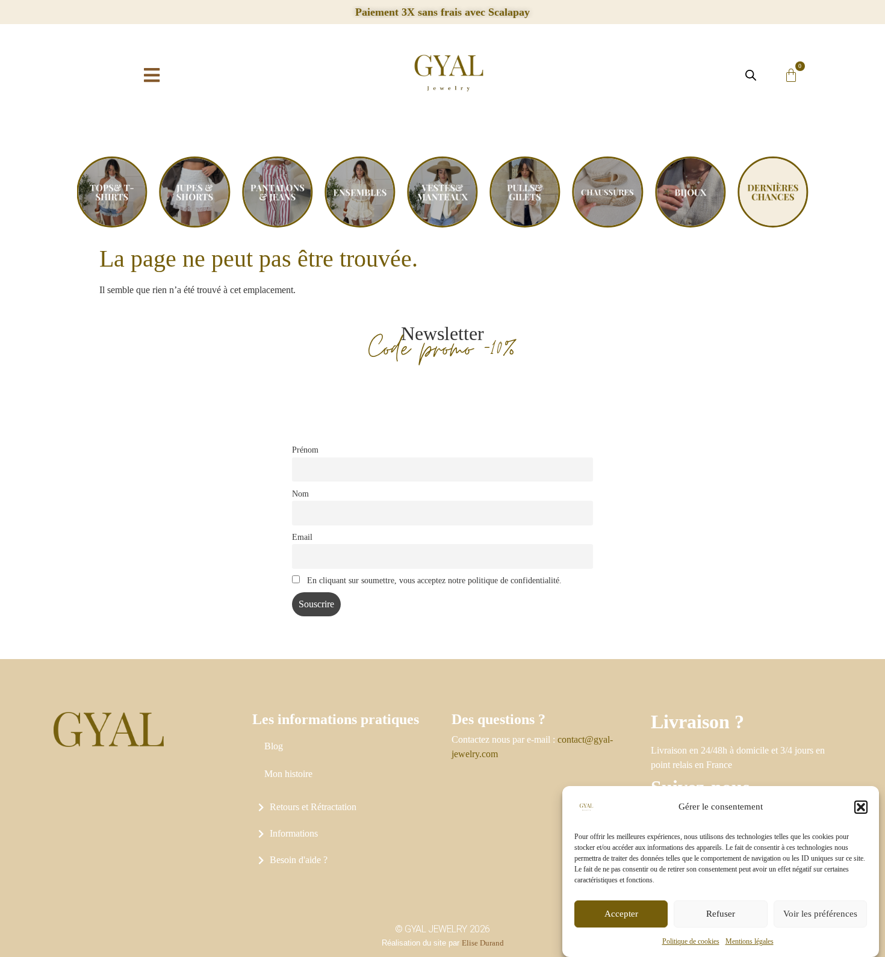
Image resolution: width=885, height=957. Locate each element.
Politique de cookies (690, 941)
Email (302, 537)
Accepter (621, 914)
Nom (300, 493)
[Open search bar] (751, 75)
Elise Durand (483, 942)
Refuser (720, 914)
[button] (861, 807)
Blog (273, 746)
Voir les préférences (820, 914)
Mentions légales (749, 941)
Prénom (305, 449)
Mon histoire (288, 774)
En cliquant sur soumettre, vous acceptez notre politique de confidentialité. (433, 580)
